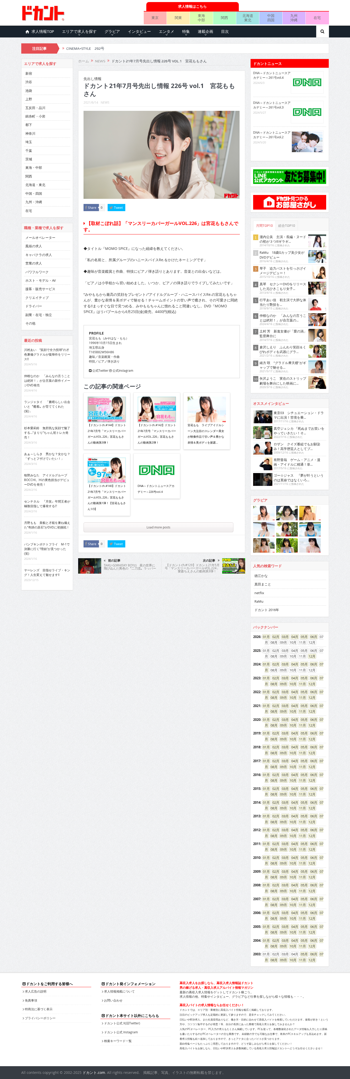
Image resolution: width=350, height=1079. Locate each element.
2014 (256, 802)
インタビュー (139, 31)
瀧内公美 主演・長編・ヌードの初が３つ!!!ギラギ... (283, 239)
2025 (256, 650)
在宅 (317, 17)
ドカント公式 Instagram (121, 1032)
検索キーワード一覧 (118, 1041)
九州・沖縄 (33, 202)
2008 (256, 885)
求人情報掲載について (119, 991)
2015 (256, 788)
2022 (256, 692)
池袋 (28, 90)
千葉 (28, 150)
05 (302, 636)
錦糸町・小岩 (35, 116)
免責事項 (31, 1000)
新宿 (28, 73)
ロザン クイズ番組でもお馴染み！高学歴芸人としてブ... (297, 446)
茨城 (28, 159)
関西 (224, 17)
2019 (256, 733)
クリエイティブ (37, 297)
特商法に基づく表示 (39, 1009)
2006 (256, 912)
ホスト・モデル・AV (40, 280)
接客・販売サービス (40, 289)
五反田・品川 (35, 107)
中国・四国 (33, 193)
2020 (256, 719)
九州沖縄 (293, 17)
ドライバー (33, 306)
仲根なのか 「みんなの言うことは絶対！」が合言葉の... (283, 317)
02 (274, 636)
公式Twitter (99, 370)
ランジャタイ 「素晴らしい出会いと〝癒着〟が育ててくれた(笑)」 (47, 406)
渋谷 (28, 82)
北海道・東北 (35, 184)
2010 (256, 857)
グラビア (112, 31)
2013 (256, 816)
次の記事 (209, 560)
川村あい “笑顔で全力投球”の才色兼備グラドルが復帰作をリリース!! (47, 354)
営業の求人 (33, 263)
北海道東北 (247, 17)
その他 (30, 323)
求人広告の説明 (35, 991)
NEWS (105, 102)
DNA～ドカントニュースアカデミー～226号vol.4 (156, 488)
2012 (256, 830)
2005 (256, 926)
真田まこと (262, 584)
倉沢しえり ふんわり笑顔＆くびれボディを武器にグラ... (283, 349)
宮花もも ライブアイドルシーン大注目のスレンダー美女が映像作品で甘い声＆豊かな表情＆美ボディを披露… (206, 433)
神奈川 (30, 133)
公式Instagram (122, 370)
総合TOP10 (286, 226)
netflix (259, 593)
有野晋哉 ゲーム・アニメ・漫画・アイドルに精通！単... (297, 462)
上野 (28, 99)
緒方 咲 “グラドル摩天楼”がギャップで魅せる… (283, 365)
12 (310, 656)
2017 (256, 761)
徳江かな (261, 575)
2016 (256, 774)
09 (282, 684)
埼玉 (28, 142)
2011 (256, 843)
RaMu (258, 601)
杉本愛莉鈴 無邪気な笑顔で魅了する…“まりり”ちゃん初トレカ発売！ (47, 432)
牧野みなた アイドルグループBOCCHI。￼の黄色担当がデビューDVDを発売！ (46, 479)
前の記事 (114, 560)
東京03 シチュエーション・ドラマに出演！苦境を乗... (299, 415)
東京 (155, 17)
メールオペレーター (40, 237)
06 (312, 636)
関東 (178, 17)
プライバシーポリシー (40, 1018)
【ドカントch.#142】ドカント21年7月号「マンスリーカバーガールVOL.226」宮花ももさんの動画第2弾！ (157, 433)
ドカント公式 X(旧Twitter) (122, 1023)
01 (264, 636)
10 (291, 684)
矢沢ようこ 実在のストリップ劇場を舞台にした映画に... (283, 380)
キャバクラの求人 (38, 254)
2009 (256, 871)
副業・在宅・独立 (38, 314)
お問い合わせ (113, 1000)
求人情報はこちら (192, 6)
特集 (186, 31)
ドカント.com (94, 1072)
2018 (256, 747)
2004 (256, 940)
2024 (256, 664)
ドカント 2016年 (266, 609)
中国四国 (270, 17)
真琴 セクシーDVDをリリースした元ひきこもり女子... (283, 286)
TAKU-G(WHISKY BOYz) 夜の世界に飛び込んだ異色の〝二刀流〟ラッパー (130, 566)
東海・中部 (33, 167)
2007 (256, 899)
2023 (256, 678)
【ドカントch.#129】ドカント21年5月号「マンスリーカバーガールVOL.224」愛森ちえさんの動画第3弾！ (192, 568)
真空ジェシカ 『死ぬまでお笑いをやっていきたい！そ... (299, 430)
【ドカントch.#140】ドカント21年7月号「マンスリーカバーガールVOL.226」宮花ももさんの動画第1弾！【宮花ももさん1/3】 (107, 497)
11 (301, 684)
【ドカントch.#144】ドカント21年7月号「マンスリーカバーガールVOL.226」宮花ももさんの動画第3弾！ (107, 433)
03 (283, 636)
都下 (28, 124)
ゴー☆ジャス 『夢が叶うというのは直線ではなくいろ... (299, 477)
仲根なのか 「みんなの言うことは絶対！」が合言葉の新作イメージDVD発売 (47, 380)
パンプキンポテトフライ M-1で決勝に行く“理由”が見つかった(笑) (47, 548)
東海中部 (201, 17)
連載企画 (205, 31)
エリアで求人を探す (79, 31)
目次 (225, 31)
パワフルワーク (37, 272)
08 (272, 684)
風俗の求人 (33, 246)
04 (293, 636)
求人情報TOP (43, 31)
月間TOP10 (264, 226)
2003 (256, 954)
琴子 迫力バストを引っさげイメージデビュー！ (283, 270)
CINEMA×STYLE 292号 (85, 48)
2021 (256, 705)
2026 (256, 636)
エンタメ (166, 31)
